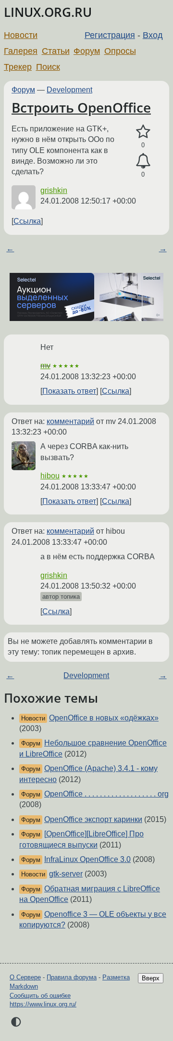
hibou (50, 476)
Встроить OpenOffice (81, 107)
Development (69, 90)
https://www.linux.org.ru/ (43, 1004)
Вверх (151, 978)
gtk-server (66, 874)
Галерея (20, 51)
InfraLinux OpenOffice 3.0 (87, 859)
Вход (153, 35)
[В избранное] (143, 132)
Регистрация (110, 35)
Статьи (56, 51)
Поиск (48, 67)
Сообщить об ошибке (40, 995)
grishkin (53, 190)
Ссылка (27, 221)
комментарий (70, 421)
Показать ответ (69, 391)
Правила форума (72, 977)
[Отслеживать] (143, 161)
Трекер (18, 67)
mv (45, 365)
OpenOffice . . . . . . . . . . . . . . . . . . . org (106, 794)
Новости (20, 35)
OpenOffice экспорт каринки (93, 819)
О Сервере (25, 977)
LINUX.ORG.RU (48, 12)
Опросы (120, 51)
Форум (87, 51)
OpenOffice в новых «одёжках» (104, 718)
